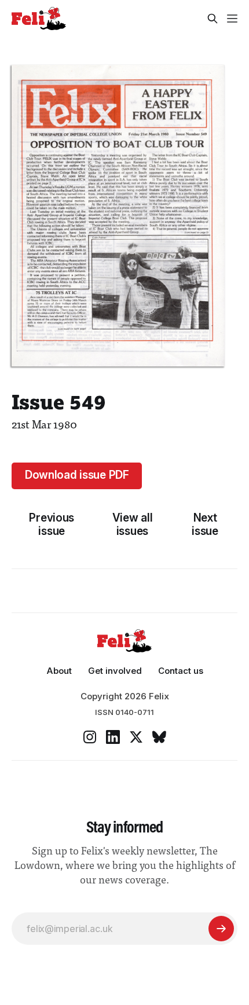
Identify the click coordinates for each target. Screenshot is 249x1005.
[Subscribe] (221, 928)
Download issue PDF (77, 475)
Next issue (205, 524)
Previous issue (51, 524)
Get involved (115, 670)
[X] (136, 737)
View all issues (132, 524)
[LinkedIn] (113, 737)
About (59, 670)
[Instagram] (90, 737)
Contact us (180, 670)
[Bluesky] (159, 737)
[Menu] (232, 18)
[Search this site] (212, 18)
